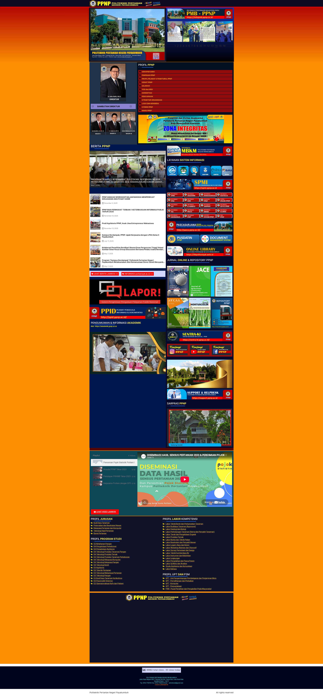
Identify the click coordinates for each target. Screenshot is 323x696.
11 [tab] (204, 45)
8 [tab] (194, 45)
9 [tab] (197, 45)
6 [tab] (189, 45)
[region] (200, 34)
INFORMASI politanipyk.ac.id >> (139, 274)
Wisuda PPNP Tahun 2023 (115, 469)
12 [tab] (208, 45)
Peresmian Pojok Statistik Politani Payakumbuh (118, 462)
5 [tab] (186, 45)
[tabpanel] (184, 479)
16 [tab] (224, 45)
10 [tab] (200, 45)
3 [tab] (180, 45)
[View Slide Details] (183, 31)
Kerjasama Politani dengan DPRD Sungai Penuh (117, 483)
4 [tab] (183, 45)
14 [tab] (216, 45)
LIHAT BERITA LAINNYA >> (106, 274)
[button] (113, 106)
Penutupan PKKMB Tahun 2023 (117, 476)
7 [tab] (192, 45)
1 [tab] (175, 45)
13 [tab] (212, 45)
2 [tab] (178, 45)
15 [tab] (220, 45)
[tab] (114, 462)
